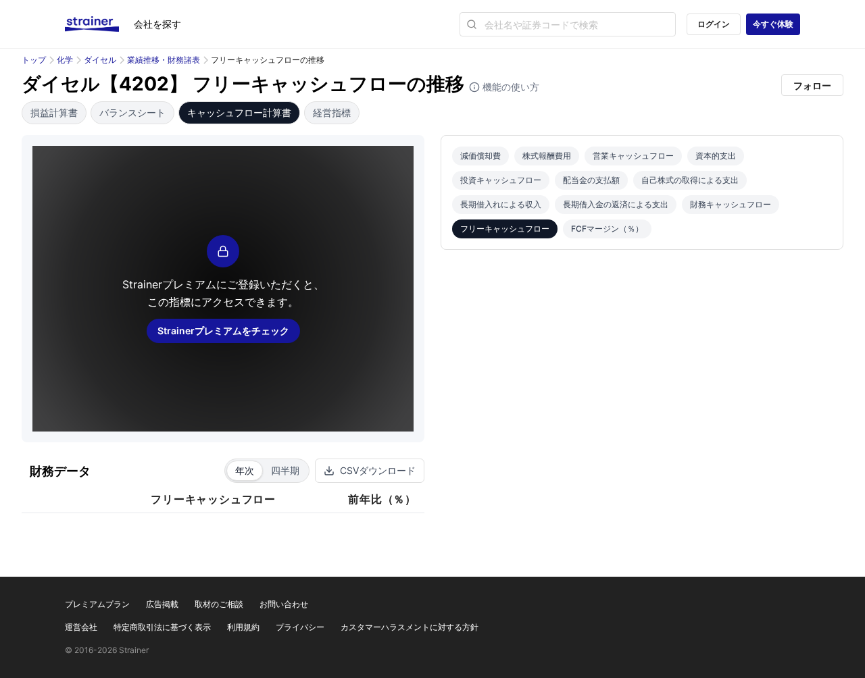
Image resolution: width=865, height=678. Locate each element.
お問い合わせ (284, 604)
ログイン (713, 24)
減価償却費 (480, 156)
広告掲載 (162, 604)
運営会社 (81, 627)
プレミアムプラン (97, 604)
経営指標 (332, 112)
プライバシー (300, 627)
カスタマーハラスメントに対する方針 (409, 627)
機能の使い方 (509, 87)
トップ (34, 60)
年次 (244, 470)
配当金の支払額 (591, 180)
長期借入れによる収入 (500, 204)
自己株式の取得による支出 (690, 180)
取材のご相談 (219, 604)
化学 (65, 60)
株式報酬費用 (546, 156)
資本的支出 (715, 156)
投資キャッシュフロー (500, 180)
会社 (157, 24)
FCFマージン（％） (607, 229)
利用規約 (243, 627)
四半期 (285, 470)
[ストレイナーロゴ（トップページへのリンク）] (99, 24)
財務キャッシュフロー (730, 204)
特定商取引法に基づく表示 (162, 627)
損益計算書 (54, 112)
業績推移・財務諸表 (163, 60)
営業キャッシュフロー (633, 156)
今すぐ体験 (773, 24)
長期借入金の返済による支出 (615, 204)
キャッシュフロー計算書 (239, 112)
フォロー (812, 85)
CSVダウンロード (378, 470)
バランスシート (132, 112)
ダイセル (100, 60)
